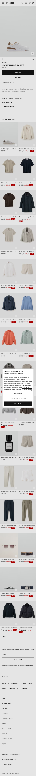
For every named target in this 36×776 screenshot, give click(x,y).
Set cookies (18, 394)
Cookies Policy (26, 389)
